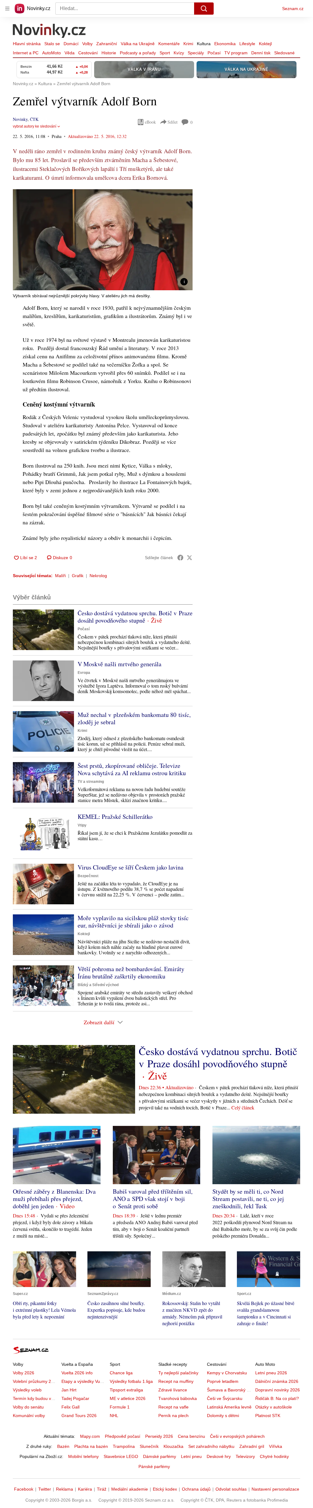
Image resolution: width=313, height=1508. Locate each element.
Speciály (196, 52)
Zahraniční (106, 43)
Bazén (63, 1446)
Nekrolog (98, 575)
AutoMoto (51, 52)
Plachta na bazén (91, 1446)
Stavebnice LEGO (121, 1456)
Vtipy (82, 825)
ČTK (34, 119)
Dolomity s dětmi (223, 1415)
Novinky (20, 119)
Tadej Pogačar (75, 1398)
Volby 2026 (23, 1372)
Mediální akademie (129, 1489)
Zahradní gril (251, 1446)
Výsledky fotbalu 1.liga (131, 1381)
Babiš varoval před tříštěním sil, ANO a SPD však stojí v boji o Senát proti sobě (153, 1198)
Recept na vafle (173, 1407)
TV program (236, 52)
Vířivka (275, 1446)
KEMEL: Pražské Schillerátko (115, 816)
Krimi (188, 43)
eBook (150, 122)
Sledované (284, 52)
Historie (108, 52)
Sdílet (173, 122)
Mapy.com (90, 1436)
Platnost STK (267, 1415)
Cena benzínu (191, 1436)
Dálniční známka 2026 (276, 1381)
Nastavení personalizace (275, 1489)
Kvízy (179, 52)
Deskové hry (219, 1456)
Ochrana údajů (196, 1489)
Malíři (60, 575)
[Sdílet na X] (189, 558)
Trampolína (124, 1446)
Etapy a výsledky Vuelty (84, 1381)
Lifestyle (247, 43)
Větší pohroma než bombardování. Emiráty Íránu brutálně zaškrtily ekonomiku (131, 972)
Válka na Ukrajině (138, 43)
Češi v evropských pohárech (237, 1436)
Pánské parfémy (154, 1466)
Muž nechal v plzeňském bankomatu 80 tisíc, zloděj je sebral (134, 718)
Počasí (214, 52)
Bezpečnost (88, 876)
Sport (165, 52)
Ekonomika (225, 43)
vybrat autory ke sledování (34, 126)
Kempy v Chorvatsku (227, 1372)
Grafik (77, 575)
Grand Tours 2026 (79, 1415)
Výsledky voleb (27, 1389)
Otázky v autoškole (273, 1407)
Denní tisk (261, 52)
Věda (69, 52)
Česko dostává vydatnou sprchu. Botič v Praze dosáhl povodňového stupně (135, 616)
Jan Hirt (68, 1389)
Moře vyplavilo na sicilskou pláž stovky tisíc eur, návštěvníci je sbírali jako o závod (133, 921)
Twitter (44, 1489)
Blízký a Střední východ (98, 985)
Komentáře (169, 43)
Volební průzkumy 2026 (35, 1381)
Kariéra (85, 1489)
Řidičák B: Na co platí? (277, 1398)
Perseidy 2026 (159, 1436)
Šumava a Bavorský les (229, 1389)
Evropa (84, 673)
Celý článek (242, 1107)
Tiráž (101, 1489)
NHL (114, 1415)
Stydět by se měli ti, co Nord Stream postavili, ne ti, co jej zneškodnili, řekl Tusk (248, 1198)
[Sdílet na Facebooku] (180, 558)
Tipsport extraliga (126, 1389)
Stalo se (52, 43)
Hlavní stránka (27, 43)
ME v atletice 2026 (127, 1398)
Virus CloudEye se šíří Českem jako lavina (130, 867)
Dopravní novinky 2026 (277, 1389)
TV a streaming (91, 781)
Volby (87, 43)
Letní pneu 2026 (271, 1372)
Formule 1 (120, 1407)
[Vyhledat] (204, 8)
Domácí (71, 43)
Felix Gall (70, 1407)
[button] (103, 239)
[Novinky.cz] (49, 31)
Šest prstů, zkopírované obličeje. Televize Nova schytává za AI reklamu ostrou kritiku (132, 769)
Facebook (23, 1489)
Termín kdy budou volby (36, 1398)
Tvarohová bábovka (177, 1398)
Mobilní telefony (83, 1456)
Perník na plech (173, 1415)
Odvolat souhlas (231, 1489)
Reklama (64, 1489)
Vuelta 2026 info (77, 1372)
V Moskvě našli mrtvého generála (119, 664)
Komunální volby (29, 1415)
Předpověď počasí (122, 1436)
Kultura (204, 43)
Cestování (88, 52)
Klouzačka (173, 1446)
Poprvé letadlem (222, 1381)
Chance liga (121, 1372)
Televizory (245, 1456)
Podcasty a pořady (138, 52)
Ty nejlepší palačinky (178, 1372)
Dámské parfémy (159, 1456)
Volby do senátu (28, 1407)
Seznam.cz (293, 8)
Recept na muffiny (175, 1381)
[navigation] (7, 8)
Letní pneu (191, 1456)
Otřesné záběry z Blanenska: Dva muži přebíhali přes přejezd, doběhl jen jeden (54, 1198)
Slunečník (149, 1446)
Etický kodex (165, 1489)
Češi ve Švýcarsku (224, 1398)
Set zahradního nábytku (211, 1446)
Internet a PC (26, 52)
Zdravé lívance (172, 1389)
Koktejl (265, 43)
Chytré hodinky (274, 1456)
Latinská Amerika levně (229, 1407)
